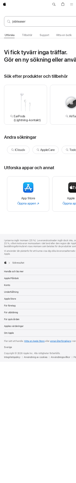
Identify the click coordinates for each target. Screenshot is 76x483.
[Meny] (71, 4)
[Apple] (5, 262)
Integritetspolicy (12, 357)
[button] (53, 4)
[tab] (10, 35)
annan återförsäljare (60, 341)
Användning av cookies (35, 357)
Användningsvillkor (60, 357)
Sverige (8, 347)
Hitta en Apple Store (34, 341)
